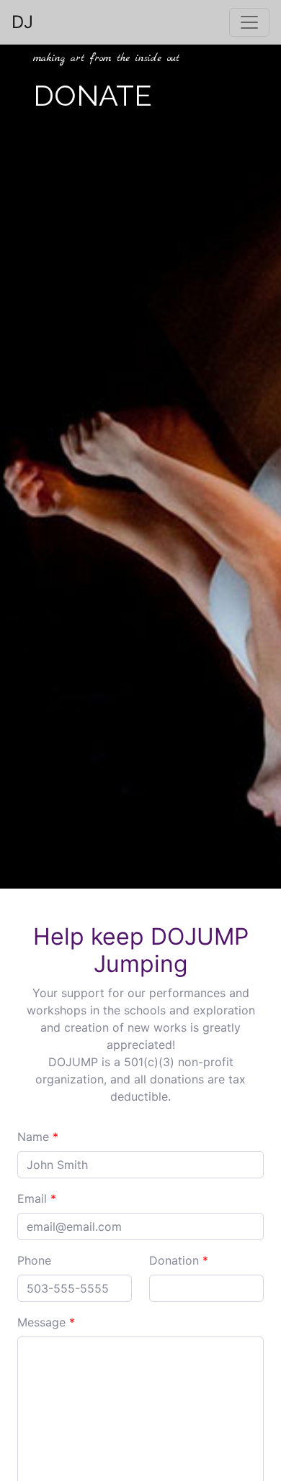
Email (36, 1198)
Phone (34, 1260)
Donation (178, 1260)
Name (37, 1136)
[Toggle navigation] (249, 22)
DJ (22, 22)
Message (46, 1322)
